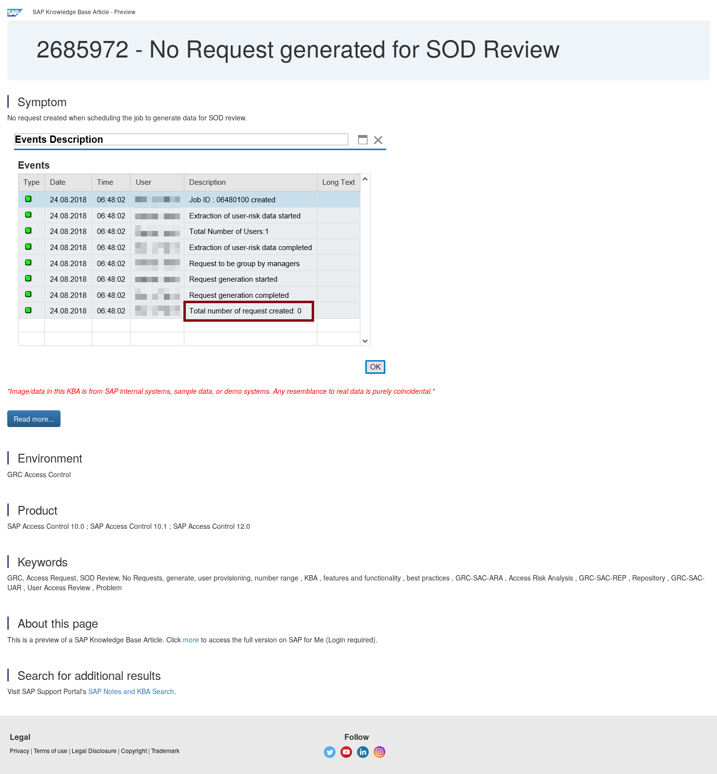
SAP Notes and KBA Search (131, 691)
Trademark (165, 750)
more (191, 639)
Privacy (19, 750)
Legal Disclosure (94, 750)
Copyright (134, 750)
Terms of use (50, 750)
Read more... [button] (34, 419)
